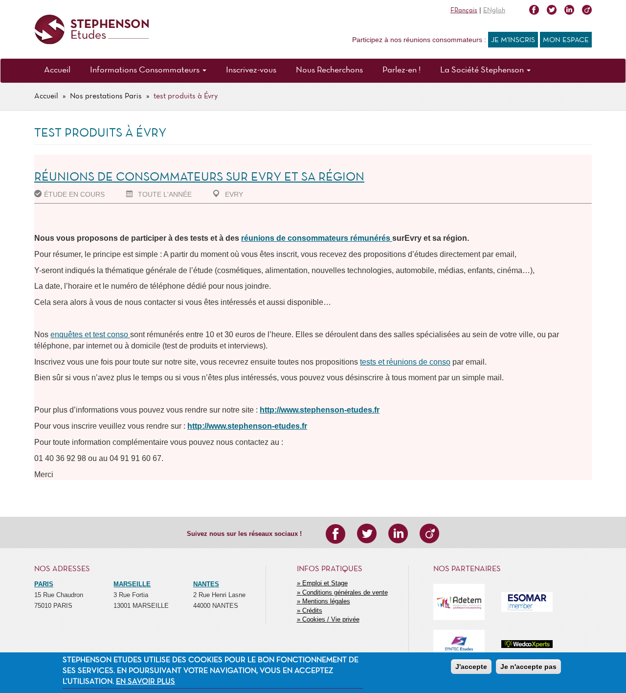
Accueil (57, 70)
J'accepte (471, 666)
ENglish (494, 10)
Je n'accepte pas (528, 666)
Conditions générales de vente (345, 592)
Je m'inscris (513, 40)
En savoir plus (145, 682)
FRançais (463, 10)
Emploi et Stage (325, 583)
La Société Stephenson (483, 70)
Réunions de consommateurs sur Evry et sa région (199, 177)
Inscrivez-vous (251, 70)
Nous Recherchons (329, 70)
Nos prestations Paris (106, 96)
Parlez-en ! (401, 70)
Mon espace (566, 40)
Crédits (312, 610)
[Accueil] (91, 30)
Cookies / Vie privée (330, 619)
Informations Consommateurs (145, 70)
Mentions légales (326, 601)
